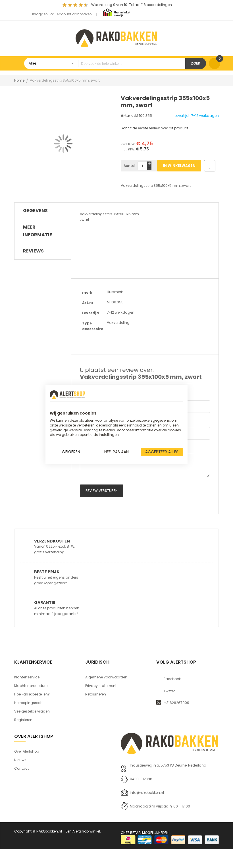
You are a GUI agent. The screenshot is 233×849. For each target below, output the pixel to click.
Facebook (172, 679)
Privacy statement (100, 685)
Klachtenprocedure (30, 685)
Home (19, 80)
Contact (21, 768)
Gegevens (35, 210)
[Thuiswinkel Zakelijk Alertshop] (116, 12)
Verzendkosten (52, 541)
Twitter (169, 691)
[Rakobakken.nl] (116, 37)
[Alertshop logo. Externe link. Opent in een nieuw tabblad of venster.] (67, 394)
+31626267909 (176, 703)
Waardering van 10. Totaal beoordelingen (131, 4)
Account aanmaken (74, 14)
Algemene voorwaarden (106, 677)
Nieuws (20, 759)
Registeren (23, 719)
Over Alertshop (26, 751)
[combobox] (104, 63)
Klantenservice (26, 677)
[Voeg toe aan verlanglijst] (209, 165)
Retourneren (95, 694)
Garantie (44, 602)
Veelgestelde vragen (32, 711)
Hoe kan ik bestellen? (32, 694)
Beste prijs (46, 572)
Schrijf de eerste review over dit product (154, 128)
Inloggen (40, 14)
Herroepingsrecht (29, 702)
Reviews (33, 251)
